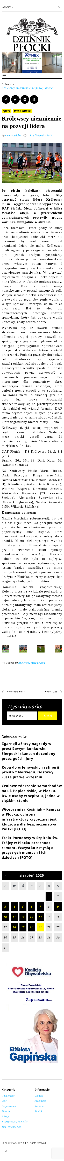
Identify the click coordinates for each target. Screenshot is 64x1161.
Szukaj (48, 719)
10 (5, 921)
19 (23, 931)
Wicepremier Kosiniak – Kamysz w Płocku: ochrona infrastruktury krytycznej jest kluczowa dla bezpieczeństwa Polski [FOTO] (31, 823)
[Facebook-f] (6, 1155)
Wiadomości (22, 115)
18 (14, 931)
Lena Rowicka (13, 139)
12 (23, 921)
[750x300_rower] (32, 54)
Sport (6, 115)
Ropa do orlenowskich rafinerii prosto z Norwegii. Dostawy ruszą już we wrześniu (30, 776)
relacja (41, 666)
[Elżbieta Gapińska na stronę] (32, 1067)
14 (40, 921)
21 (40, 931)
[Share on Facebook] (6, 103)
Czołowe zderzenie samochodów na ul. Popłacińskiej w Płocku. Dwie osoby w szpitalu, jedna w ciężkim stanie (32, 797)
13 (31, 921)
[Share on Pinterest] (34, 103)
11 (14, 921)
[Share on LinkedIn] (24, 103)
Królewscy (24, 666)
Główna (6, 88)
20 (31, 931)
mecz (34, 666)
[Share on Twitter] (15, 103)
